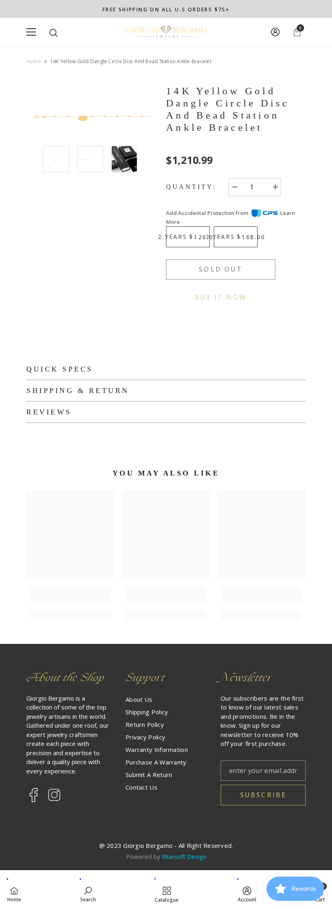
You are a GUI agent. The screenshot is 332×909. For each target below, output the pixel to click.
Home (33, 61)
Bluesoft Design (184, 856)
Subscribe (263, 794)
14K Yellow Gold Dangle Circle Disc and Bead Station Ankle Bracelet (227, 109)
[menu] (31, 32)
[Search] (53, 33)
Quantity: (191, 186)
